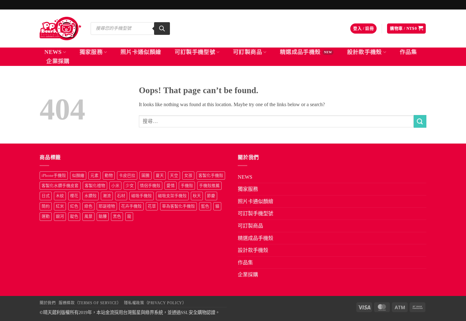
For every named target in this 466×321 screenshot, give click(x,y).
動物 (109, 175)
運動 (46, 216)
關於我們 (47, 303)
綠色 (88, 206)
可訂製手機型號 (195, 52)
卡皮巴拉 (127, 175)
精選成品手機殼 (300, 52)
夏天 (160, 175)
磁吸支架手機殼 (172, 196)
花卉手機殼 (131, 206)
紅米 (60, 206)
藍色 (205, 206)
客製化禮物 (95, 185)
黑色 (117, 216)
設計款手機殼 (364, 52)
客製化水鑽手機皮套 (60, 185)
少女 (130, 185)
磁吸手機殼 (141, 196)
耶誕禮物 (107, 206)
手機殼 (187, 185)
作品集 (408, 52)
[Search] (162, 28)
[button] (363, 28)
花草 (152, 206)
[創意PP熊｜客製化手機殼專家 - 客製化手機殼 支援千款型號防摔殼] (60, 28)
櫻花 (74, 196)
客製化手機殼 (210, 175)
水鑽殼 (90, 196)
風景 (88, 216)
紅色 (74, 206)
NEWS (52, 52)
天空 (174, 175)
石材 (121, 196)
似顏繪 (78, 175)
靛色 (74, 216)
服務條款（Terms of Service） (90, 303)
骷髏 (103, 216)
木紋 (60, 196)
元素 (94, 175)
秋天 (197, 196)
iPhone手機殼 (54, 175)
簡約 (46, 206)
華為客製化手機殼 (178, 206)
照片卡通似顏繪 (140, 52)
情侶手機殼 (150, 185)
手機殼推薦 (209, 185)
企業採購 (57, 61)
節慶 (211, 196)
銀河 (60, 216)
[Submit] (420, 121)
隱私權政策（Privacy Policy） (155, 303)
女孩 (188, 175)
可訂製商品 (247, 52)
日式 (46, 196)
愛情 (170, 185)
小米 (115, 185)
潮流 (107, 196)
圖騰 (145, 175)
